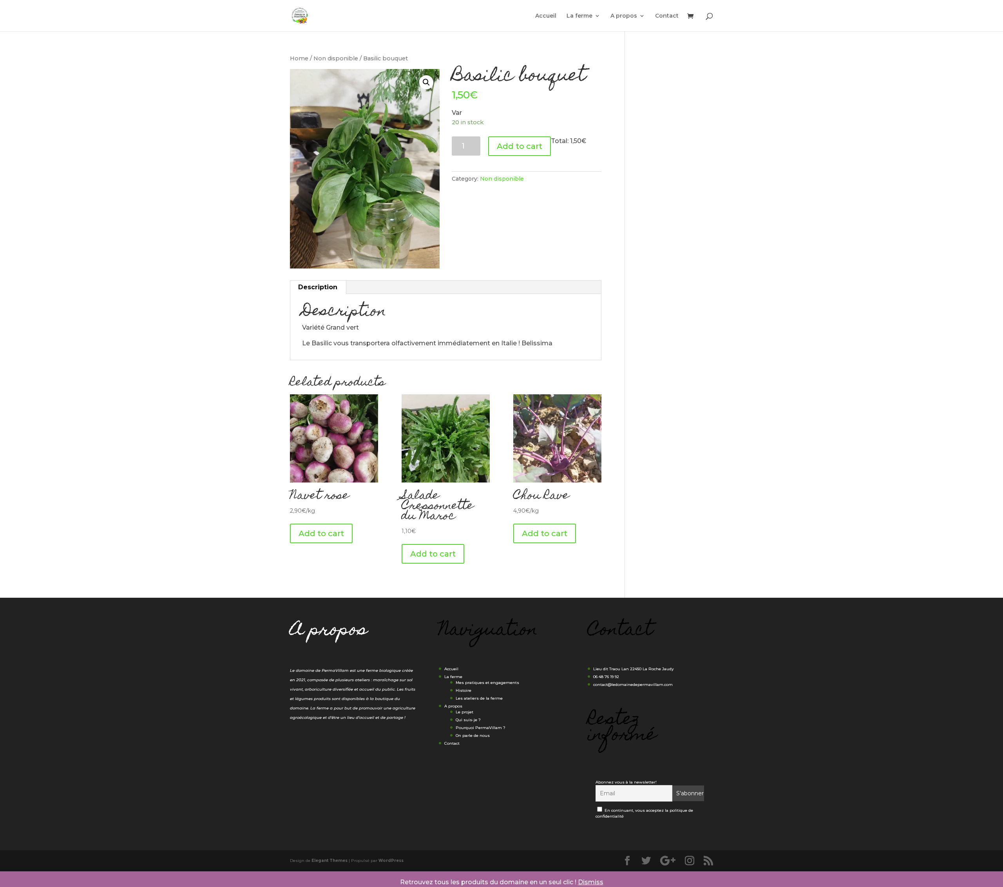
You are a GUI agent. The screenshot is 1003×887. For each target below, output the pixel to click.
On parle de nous (473, 735)
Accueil (545, 16)
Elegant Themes (329, 860)
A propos (623, 16)
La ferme (579, 16)
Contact (667, 16)
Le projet (464, 712)
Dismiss (590, 882)
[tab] (318, 287)
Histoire (463, 690)
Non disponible (335, 58)
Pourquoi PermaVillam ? (480, 727)
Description (317, 287)
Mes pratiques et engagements (487, 682)
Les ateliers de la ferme (479, 698)
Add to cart (519, 146)
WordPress (391, 860)
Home (299, 58)
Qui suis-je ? (468, 719)
